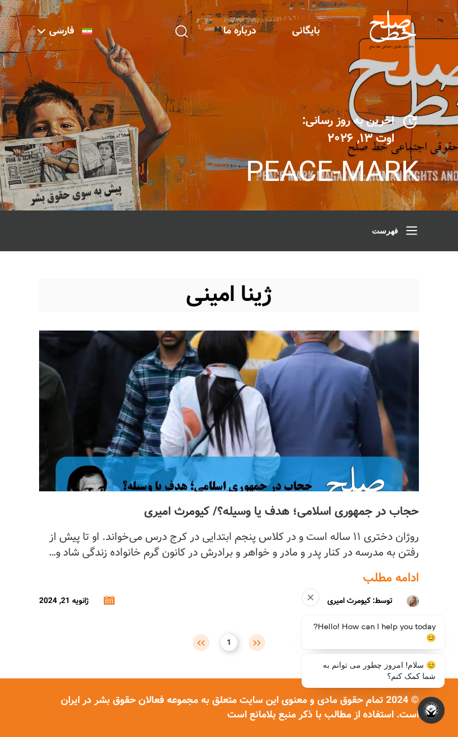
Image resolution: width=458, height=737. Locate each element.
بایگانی (306, 31)
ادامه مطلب (391, 578)
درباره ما (239, 31)
